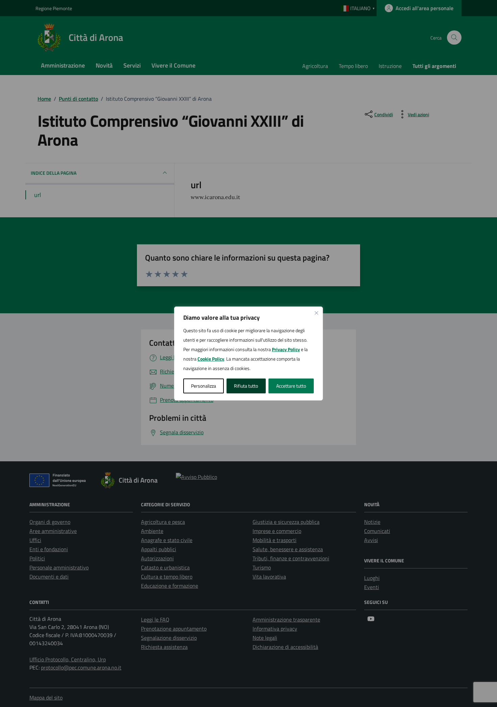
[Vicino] (316, 313)
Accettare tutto (291, 385)
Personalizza (203, 385)
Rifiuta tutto (246, 385)
